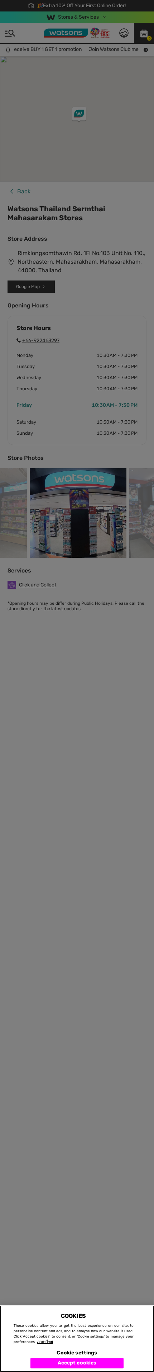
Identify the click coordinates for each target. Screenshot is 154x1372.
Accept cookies (77, 1363)
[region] (77, 1338)
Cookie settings (77, 1353)
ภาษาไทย (45, 1342)
